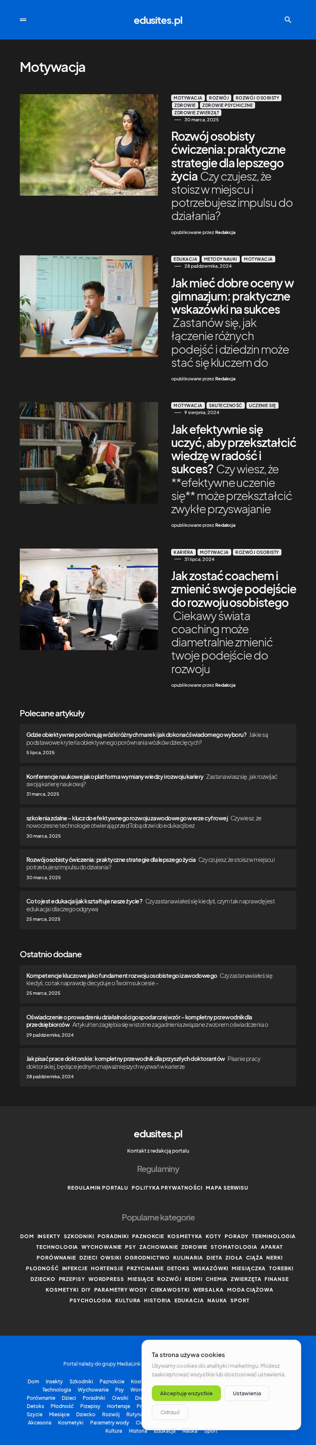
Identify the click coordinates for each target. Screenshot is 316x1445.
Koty (213, 1236)
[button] (23, 20)
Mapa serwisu (227, 1188)
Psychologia (91, 1300)
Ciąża (254, 1258)
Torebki (281, 1268)
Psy (130, 1247)
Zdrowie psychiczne (227, 105)
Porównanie (56, 1258)
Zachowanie (158, 1247)
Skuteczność (225, 405)
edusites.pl (158, 20)
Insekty (48, 1236)
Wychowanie (101, 1247)
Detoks (178, 1268)
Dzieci (88, 1258)
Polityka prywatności (167, 1188)
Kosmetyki (62, 1290)
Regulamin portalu (97, 1188)
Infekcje (75, 1268)
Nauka (217, 1300)
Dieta (215, 1258)
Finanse (276, 1279)
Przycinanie (145, 1268)
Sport (240, 1300)
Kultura (128, 1300)
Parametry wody (120, 1290)
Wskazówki (210, 1268)
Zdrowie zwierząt (196, 112)
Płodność (42, 1268)
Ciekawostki (170, 1290)
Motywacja (188, 97)
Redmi (193, 1279)
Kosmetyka (184, 1236)
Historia (157, 1300)
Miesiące (141, 1279)
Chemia (217, 1279)
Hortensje (107, 1268)
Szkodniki (79, 1236)
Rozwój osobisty (257, 97)
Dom (27, 1236)
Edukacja (185, 259)
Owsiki (110, 1258)
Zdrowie (185, 105)
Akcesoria (39, 1422)
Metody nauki (220, 259)
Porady (237, 1236)
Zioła (234, 1258)
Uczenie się (262, 405)
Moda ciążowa (250, 1290)
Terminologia (274, 1236)
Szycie (34, 1414)
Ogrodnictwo (147, 1258)
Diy (86, 1290)
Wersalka (208, 1290)
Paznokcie (148, 1236)
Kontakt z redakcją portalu (158, 1151)
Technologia (57, 1247)
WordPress (106, 1279)
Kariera (183, 552)
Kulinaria (188, 1258)
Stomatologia (234, 1247)
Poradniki (113, 1236)
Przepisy (72, 1279)
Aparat (272, 1247)
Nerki (274, 1258)
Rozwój (219, 97)
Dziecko (42, 1279)
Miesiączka (249, 1268)
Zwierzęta (246, 1279)
